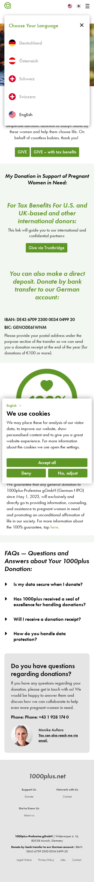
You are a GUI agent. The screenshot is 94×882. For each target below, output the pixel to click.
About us (29, 815)
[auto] (79, 6)
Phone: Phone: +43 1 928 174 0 (40, 717)
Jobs (63, 860)
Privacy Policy (46, 860)
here (54, 527)
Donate (29, 796)
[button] (14, 405)
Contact (67, 796)
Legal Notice (24, 860)
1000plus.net (47, 776)
